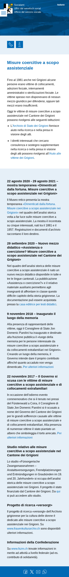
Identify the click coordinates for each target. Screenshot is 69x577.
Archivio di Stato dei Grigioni (30, 125)
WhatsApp (44, 572)
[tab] (10, 45)
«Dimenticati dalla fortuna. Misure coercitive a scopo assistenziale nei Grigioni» (34, 208)
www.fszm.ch (19, 548)
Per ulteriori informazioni (38, 366)
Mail (38, 572)
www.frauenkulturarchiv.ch (23, 528)
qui (58, 491)
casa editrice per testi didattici (37, 304)
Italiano (61, 5)
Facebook (25, 572)
